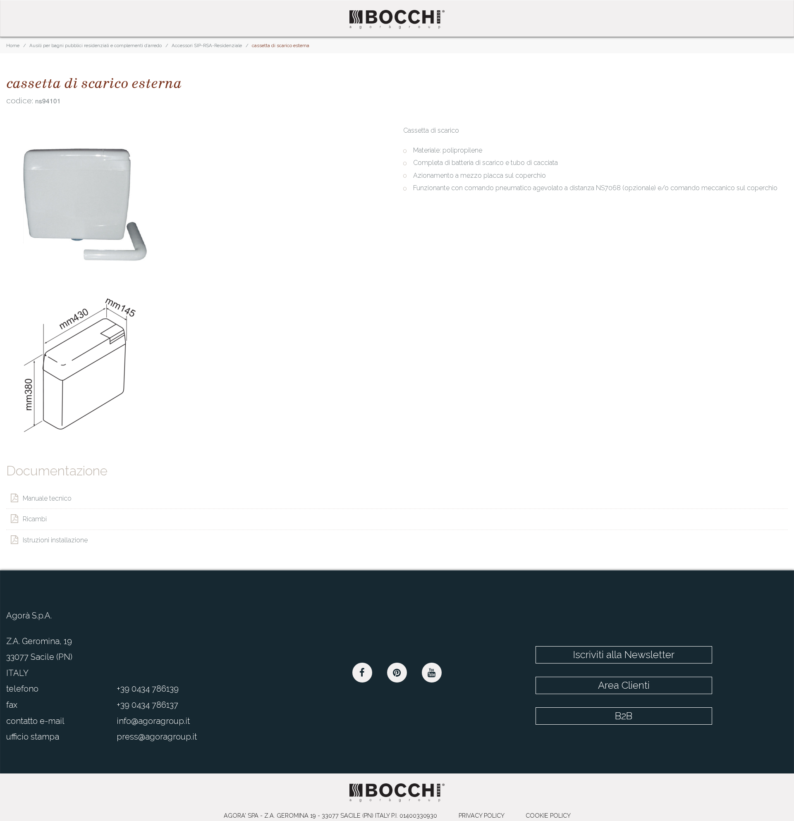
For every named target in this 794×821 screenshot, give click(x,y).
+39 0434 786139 (148, 685)
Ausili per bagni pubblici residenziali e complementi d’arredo (95, 45)
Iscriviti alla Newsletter (662, 650)
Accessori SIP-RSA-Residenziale (207, 45)
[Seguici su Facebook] (362, 669)
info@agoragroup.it (153, 717)
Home (12, 45)
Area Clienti (661, 673)
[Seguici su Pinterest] (397, 669)
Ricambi (35, 517)
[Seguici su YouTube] (432, 669)
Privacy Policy (481, 811)
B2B (661, 695)
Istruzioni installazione (55, 536)
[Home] (397, 19)
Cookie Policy (548, 811)
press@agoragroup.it (157, 732)
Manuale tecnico (47, 497)
